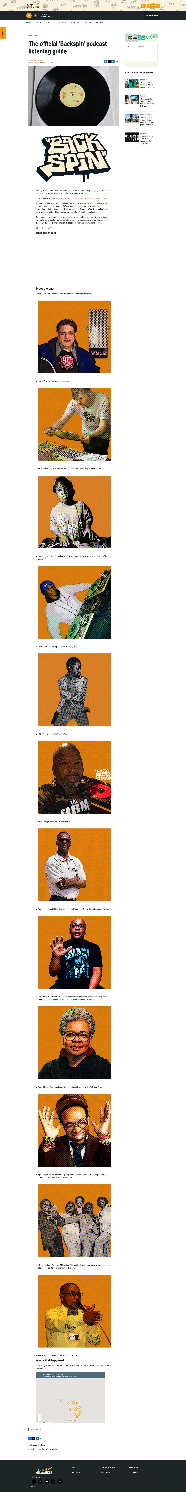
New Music (143, 79)
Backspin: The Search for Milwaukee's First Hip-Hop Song (82, 198)
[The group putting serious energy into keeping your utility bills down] (132, 99)
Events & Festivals (146, 114)
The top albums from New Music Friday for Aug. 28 (147, 85)
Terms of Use (133, 1467)
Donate (154, 5)
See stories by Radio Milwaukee (42, 1449)
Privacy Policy (133, 1472)
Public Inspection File (108, 1467)
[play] (29, 15)
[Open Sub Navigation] (34, 22)
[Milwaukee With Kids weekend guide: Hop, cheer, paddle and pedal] (132, 118)
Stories (142, 96)
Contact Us (76, 1472)
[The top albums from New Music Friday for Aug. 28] (132, 83)
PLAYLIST (2, 33)
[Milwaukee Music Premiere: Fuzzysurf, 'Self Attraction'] (132, 137)
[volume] (35, 15)
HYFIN (39, 22)
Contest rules (105, 1472)
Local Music (32, 36)
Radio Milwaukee (37, 60)
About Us (75, 1467)
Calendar (100, 22)
